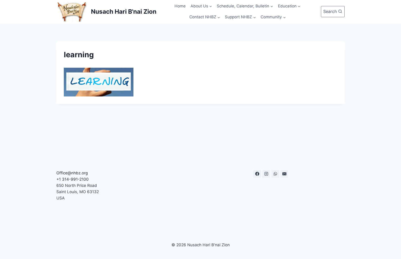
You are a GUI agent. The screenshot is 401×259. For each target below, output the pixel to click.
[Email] (284, 174)
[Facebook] (257, 174)
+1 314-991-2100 (72, 179)
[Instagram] (266, 174)
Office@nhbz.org (72, 173)
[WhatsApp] (275, 174)
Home (180, 6)
